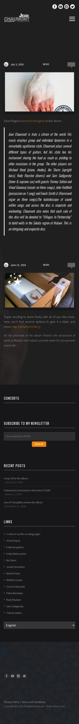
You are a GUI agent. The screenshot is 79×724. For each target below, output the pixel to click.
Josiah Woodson (15, 567)
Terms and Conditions (33, 702)
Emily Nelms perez (16, 553)
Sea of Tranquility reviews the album (23, 502)
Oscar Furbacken (15, 586)
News (46, 64)
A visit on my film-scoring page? (23, 534)
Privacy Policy (11, 702)
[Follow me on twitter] (72, 6)
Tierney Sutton (14, 613)
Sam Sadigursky (14, 606)
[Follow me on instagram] (66, 6)
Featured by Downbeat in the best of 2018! (27, 490)
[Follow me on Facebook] (54, 6)
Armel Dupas (13, 540)
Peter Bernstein (14, 593)
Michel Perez (13, 573)
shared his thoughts (32, 121)
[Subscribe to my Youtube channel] (60, 6)
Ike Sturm (11, 560)
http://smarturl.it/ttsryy (26, 327)
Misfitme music (14, 580)
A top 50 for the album (16, 478)
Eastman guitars (15, 547)
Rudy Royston (13, 599)
